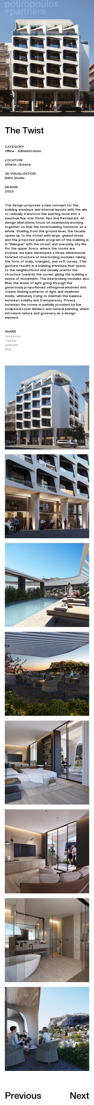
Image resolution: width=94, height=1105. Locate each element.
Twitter (11, 340)
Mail (8, 349)
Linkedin (11, 345)
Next (79, 1095)
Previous (23, 1095)
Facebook (13, 336)
